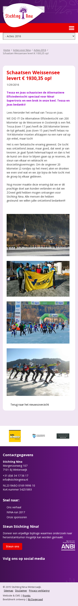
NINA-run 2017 (16, 512)
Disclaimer (21, 590)
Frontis (26, 595)
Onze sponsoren (17, 517)
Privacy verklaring (39, 590)
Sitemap (8, 590)
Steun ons (12, 546)
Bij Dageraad (35, 599)
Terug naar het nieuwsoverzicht (29, 404)
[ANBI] (68, 545)
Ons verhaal (14, 507)
